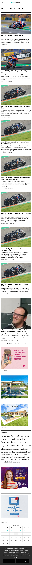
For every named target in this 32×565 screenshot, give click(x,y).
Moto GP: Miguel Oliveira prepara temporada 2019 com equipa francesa (15, 285)
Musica (27, 457)
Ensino (25, 449)
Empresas (19, 449)
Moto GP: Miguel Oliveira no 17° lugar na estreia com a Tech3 (16, 214)
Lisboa (20, 454)
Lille (17, 455)
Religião (6, 462)
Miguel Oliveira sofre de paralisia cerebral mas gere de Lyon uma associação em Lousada (15, 330)
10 (11, 534)
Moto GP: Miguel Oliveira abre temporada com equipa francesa (15, 249)
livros (24, 455)
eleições (13, 449)
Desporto (10, 46)
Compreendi (9, 561)
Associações (16, 436)
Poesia (20, 459)
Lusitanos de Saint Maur (6, 457)
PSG (2, 462)
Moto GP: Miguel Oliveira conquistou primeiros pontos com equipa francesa (15, 178)
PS (28, 459)
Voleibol (18, 462)
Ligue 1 (14, 455)
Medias (22, 457)
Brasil (27, 436)
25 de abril (3, 436)
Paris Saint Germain (14, 459)
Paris (8, 460)
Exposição (3, 452)
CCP (2, 439)
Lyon (14, 457)
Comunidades (14, 340)
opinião (3, 460)
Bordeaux (23, 436)
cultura (16, 445)
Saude (10, 462)
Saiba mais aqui (22, 561)
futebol (23, 452)
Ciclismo (5, 439)
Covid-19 (9, 446)
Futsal (28, 452)
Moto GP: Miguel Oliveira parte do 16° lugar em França (15, 71)
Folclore (10, 452)
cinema (10, 439)
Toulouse (15, 462)
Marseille (18, 457)
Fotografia (16, 452)
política (24, 460)
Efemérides (6, 449)
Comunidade (20, 439)
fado (7, 452)
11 (16, 534)
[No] (30, 556)
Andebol (8, 436)
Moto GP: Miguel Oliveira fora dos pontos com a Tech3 (16, 107)
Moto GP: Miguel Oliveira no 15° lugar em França (14, 36)
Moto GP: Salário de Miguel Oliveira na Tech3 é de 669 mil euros (15, 143)
